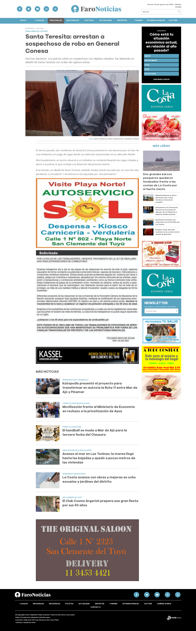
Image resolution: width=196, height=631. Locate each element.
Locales (39, 20)
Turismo (138, 20)
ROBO (109, 139)
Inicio (23, 20)
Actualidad (105, 20)
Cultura (173, 20)
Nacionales (72, 20)
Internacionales (156, 20)
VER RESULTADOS (161, 79)
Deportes (122, 20)
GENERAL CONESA (132, 139)
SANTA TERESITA (100, 139)
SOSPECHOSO (118, 139)
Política (89, 20)
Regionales (56, 20)
